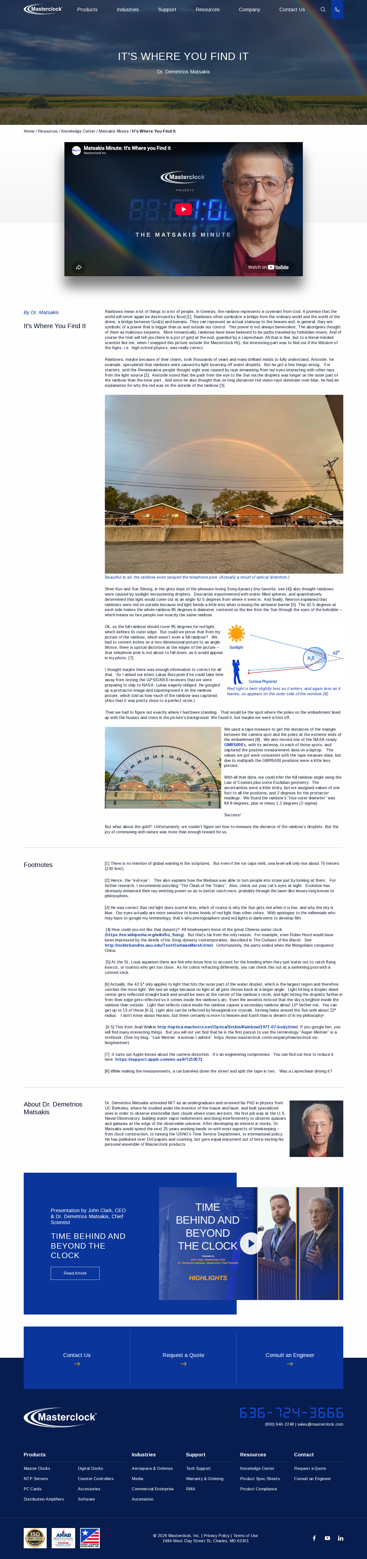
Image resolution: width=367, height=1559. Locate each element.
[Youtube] (327, 1539)
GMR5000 (233, 745)
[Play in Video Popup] (251, 1243)
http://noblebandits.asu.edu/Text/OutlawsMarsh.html (159, 945)
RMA (190, 1489)
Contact (304, 1454)
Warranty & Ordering (205, 1479)
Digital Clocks (90, 1468)
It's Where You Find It (154, 131)
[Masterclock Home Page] (43, 9)
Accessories (89, 1489)
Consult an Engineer (312, 1479)
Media (137, 1479)
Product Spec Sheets (260, 1479)
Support (167, 9)
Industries (128, 9)
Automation (142, 1499)
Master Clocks (37, 1468)
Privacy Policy (217, 1536)
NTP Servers (36, 1479)
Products (87, 9)
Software (86, 1499)
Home (29, 131)
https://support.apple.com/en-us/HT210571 (158, 1059)
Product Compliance (258, 1489)
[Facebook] (314, 1539)
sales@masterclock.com (320, 1424)
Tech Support (198, 1468)
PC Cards (32, 1489)
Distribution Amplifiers (44, 1499)
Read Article (75, 1273)
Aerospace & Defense (152, 1468)
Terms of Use (245, 1536)
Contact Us (292, 9)
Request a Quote (310, 1468)
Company (249, 9)
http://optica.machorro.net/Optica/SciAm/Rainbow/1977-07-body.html (228, 1027)
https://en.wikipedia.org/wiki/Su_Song (144, 935)
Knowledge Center (78, 131)
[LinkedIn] (340, 1539)
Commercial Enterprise (153, 1489)
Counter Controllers (96, 1479)
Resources (208, 9)
